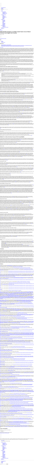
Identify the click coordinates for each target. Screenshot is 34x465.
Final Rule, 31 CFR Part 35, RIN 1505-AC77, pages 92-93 (23, 281)
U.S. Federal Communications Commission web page (21, 425)
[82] (28, 245)
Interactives (4, 23)
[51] (33, 184)
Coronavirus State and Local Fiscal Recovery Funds (24, 268)
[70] (0, 402)
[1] (10, 49)
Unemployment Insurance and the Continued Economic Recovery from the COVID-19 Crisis (10, 296)
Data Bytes (4, 24)
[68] (24, 215)
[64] (0, 393)
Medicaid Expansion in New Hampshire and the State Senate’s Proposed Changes (19, 366)
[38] (0, 344)
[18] (23, 110)
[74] (31, 223)
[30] (0, 327)
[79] (32, 241)
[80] (5, 243)
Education (4, 17)
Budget (3, 15)
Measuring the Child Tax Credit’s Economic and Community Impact (19, 347)
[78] (16, 236)
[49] (15, 181)
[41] (0, 349)
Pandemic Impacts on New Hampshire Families (18, 266)
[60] (22, 203)
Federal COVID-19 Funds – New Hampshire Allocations (8, 381)
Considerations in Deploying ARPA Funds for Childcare (25, 418)
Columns (4, 26)
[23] (0, 314)
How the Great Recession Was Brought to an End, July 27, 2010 (22, 317)
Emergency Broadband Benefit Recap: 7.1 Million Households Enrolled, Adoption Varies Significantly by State (17, 426)
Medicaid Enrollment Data (10, 370)
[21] (0, 308)
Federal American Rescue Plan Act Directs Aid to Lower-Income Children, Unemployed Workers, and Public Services (17, 296)
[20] (22, 113)
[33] (32, 149)
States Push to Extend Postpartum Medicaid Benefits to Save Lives (8, 376)
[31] (16, 142)
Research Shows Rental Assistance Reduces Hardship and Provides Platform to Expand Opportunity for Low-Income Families (16, 396)
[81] (22, 244)
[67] (0, 397)
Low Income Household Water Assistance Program (18, 421)
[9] (0, 281)
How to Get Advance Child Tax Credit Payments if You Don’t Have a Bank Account (18, 356)
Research (2, 19)
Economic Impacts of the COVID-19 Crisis (11, 294)
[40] (0, 347)
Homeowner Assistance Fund (12, 386)
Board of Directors (5, 12)
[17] (29, 107)
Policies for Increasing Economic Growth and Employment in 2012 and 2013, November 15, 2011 (10, 315)
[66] (0, 395)
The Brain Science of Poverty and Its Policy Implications (25, 301)
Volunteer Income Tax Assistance (16, 309)
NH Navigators (16, 310)
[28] (31, 135)
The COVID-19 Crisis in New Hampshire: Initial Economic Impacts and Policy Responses (13, 293)
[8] (0, 279)
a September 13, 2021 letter (21, 312)
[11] (0, 283)
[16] (0, 291)
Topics (2, 14)
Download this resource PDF (3, 38)
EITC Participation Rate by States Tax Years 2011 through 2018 (18, 358)
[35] (26, 154)
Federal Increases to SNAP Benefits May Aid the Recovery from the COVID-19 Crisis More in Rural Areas (13, 295)
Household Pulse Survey (9, 265)
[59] (29, 202)
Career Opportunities (5, 13)
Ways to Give (2, 28)
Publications (4, 21)
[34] (0, 336)
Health (3, 18)
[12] (0, 285)
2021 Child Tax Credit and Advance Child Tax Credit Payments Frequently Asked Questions (12, 337)
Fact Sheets (4, 20)
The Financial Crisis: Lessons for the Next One (22, 318)
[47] (10, 173)
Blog (3, 22)
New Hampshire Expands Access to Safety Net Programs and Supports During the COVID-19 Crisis (19, 398)
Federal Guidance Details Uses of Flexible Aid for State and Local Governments (21, 267)
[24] (13, 123)
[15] (13, 106)
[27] (28, 134)
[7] (25, 88)
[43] (16, 166)
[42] (0, 351)
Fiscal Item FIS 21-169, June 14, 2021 (15, 374)
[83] (8, 247)
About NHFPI (4, 11)
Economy (4, 16)
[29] (21, 139)
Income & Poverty (3, 42)
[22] (17, 117)
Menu (0, 29)
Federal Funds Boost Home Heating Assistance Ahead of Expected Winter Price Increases (19, 423)
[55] (0, 374)
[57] (27, 197)
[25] (0, 317)
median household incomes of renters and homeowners (19, 393)
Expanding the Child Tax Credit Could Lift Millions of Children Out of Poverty (16, 340)
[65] (0, 394)
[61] (0, 386)
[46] (0, 358)
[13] (26, 99)
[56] (0, 375)
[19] (19, 111)
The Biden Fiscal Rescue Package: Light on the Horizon (19, 316)
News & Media (3, 25)
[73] (0, 407)
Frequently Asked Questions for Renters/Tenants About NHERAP (9, 380)
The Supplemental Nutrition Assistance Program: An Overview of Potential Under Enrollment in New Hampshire (21, 401)
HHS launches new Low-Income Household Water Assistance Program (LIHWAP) (17, 422)
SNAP (11, 310)
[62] (29, 205)
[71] (28, 218)
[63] (6, 207)
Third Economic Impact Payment (5, 356)
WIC (13, 310)
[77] (0, 414)
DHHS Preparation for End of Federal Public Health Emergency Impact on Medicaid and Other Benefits (19, 368)
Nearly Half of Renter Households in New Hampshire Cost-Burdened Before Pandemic (18, 394)
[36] (8, 155)
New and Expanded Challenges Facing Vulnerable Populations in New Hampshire (10, 390)
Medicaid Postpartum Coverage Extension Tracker (25, 375)
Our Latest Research (3, 7)
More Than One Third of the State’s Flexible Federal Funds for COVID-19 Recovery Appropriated (19, 282)
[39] (0, 346)
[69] (0, 401)
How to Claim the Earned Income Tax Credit (8, 357)
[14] (0, 288)
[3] (0, 268)
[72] (0, 404)
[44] (0, 354)
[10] (0, 282)
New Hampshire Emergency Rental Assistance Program (10, 308)
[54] (0, 371)
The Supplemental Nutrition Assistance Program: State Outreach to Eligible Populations (19, 402)
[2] (0, 267)
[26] (0, 128)
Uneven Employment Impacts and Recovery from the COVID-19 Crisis (19, 327)
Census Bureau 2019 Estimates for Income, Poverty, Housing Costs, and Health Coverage (20, 326)
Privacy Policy (2, 440)
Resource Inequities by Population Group (15, 303)
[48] (0, 360)
